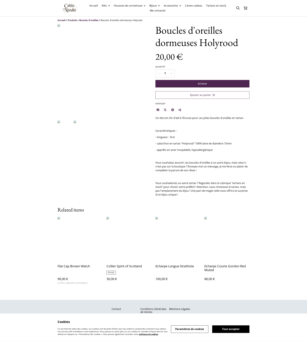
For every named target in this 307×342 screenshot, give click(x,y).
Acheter (202, 83)
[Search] (238, 8)
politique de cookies (148, 334)
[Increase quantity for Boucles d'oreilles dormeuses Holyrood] (171, 73)
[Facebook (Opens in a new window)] (157, 109)
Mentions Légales (179, 309)
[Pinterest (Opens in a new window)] (172, 109)
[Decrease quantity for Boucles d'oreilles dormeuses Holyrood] (158, 73)
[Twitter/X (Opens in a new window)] (165, 109)
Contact (116, 309)
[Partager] (179, 109)
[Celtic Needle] (69, 8)
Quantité (160, 67)
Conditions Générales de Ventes (153, 310)
